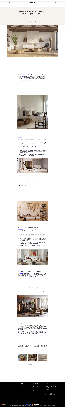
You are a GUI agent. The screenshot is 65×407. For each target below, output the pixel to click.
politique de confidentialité (36, 385)
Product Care (10, 386)
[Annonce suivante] (56, 0)
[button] (10, 3)
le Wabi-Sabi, (21, 273)
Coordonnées (35, 390)
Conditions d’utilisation (39, 405)
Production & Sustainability (12, 385)
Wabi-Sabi (23, 76)
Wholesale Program (23, 389)
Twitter (32, 338)
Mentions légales (50, 405)
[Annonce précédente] (9, 0)
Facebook (30, 338)
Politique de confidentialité (33, 405)
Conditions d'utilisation (36, 389)
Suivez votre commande (24, 390)
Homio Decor (13, 405)
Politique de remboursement (36, 386)
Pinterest (35, 338)
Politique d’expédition (45, 405)
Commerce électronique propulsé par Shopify (19, 405)
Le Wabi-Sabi (20, 137)
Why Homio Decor (11, 389)
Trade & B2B (22, 386)
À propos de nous (23, 385)
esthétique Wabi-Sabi (26, 180)
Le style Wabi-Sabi (20, 229)
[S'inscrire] (39, 379)
